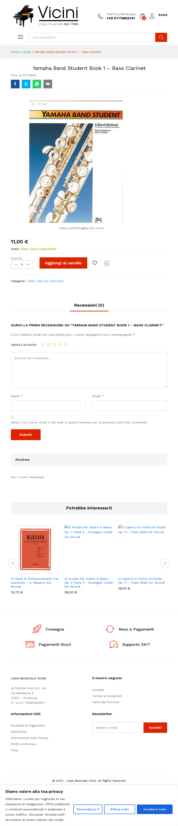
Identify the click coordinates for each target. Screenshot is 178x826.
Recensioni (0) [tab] (89, 305)
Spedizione (19, 731)
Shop (27, 52)
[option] (35, 563)
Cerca (161, 37)
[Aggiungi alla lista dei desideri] (95, 263)
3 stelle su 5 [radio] (54, 344)
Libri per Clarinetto (50, 281)
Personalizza (86, 809)
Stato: (15, 249)
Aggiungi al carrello (63, 263)
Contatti (98, 690)
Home (15, 52)
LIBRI (31, 281)
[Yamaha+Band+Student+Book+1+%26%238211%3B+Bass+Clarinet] (26, 84)
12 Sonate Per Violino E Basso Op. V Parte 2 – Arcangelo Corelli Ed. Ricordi (88, 582)
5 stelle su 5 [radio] (65, 344)
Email (97, 396)
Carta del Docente (105, 702)
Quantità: (16, 258)
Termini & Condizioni (107, 696)
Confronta (107, 263)
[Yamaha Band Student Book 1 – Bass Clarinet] (15, 84)
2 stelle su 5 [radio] (48, 344)
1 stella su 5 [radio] (43, 344)
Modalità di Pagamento (28, 725)
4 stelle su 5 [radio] (60, 344)
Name (16, 396)
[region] (89, 805)
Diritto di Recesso (24, 744)
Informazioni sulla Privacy (29, 738)
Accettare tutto (154, 809)
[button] (25, 571)
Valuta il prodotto (24, 344)
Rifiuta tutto (119, 809)
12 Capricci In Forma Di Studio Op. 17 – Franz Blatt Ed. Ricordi (141, 580)
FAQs (14, 750)
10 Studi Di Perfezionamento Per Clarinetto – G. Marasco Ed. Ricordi (35, 582)
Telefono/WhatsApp (121, 14)
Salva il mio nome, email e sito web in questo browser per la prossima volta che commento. (79, 422)
